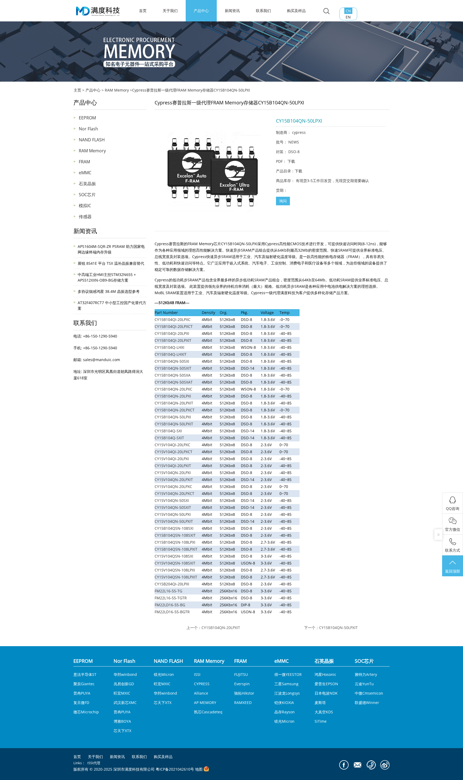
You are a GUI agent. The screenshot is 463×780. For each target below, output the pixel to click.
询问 (283, 200)
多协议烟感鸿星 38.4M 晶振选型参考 (109, 291)
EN (348, 17)
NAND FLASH (92, 140)
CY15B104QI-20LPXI (172, 333)
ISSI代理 (93, 762)
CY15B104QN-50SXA (173, 375)
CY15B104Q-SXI (168, 430)
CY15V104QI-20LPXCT (173, 451)
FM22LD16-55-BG (170, 604)
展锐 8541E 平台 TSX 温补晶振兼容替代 (111, 263)
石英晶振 (87, 184)
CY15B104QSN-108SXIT (175, 535)
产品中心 (201, 10)
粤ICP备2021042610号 (175, 769)
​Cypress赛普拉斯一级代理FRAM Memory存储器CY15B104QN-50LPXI (191, 90)
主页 (77, 90)
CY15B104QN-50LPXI (173, 416)
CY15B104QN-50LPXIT (174, 423)
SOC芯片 (87, 195)
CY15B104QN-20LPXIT (174, 403)
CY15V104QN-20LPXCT (174, 493)
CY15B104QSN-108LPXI (175, 542)
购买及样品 (296, 10)
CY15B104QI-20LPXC (173, 319)
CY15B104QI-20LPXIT (173, 340)
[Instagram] (385, 765)
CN (348, 10)
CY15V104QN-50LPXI (173, 514)
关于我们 (170, 10)
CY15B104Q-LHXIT (170, 354)
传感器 (85, 216)
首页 (77, 757)
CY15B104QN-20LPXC (173, 389)
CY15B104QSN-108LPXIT (176, 549)
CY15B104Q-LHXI (169, 347)
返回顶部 (452, 571)
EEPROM (87, 118)
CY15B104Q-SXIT (169, 437)
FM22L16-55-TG (168, 590)
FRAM (84, 162)
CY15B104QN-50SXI (172, 361)
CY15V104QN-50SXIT (173, 507)
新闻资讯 (232, 10)
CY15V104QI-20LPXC (172, 444)
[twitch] (357, 765)
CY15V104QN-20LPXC (173, 486)
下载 (291, 161)
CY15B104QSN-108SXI (174, 528)
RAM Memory (117, 90)
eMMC (85, 173)
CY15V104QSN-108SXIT (175, 563)
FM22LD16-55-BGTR (172, 611)
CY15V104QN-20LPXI (173, 472)
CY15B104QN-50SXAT (174, 382)
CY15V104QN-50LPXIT (174, 521)
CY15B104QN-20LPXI (173, 396)
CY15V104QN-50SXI (172, 500)
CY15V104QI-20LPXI (172, 458)
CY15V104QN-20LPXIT (174, 479)
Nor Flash (88, 129)
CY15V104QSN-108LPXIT (176, 577)
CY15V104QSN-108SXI (174, 556)
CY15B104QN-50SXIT (173, 368)
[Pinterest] (371, 765)
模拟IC (85, 206)
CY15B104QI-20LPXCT (174, 326)
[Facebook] (344, 765)
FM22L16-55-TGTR (171, 597)
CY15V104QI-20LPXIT (173, 465)
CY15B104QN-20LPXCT (175, 409)
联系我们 (263, 10)
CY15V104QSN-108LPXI (175, 570)
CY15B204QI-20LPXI (172, 583)
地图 (199, 769)
